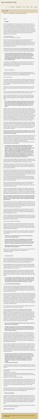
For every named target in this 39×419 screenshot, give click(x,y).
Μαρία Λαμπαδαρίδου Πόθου (9, 2)
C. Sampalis (28, 415)
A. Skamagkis (7, 416)
